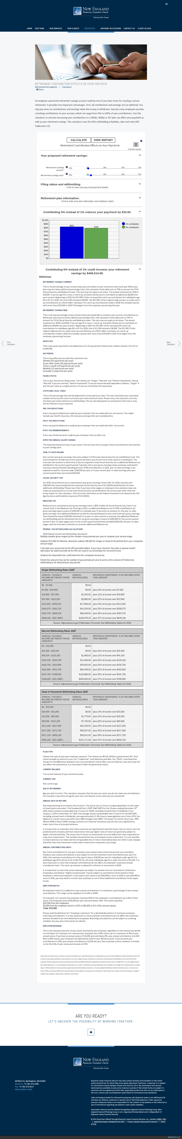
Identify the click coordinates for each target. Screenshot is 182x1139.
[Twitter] (40, 99)
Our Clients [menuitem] (73, 28)
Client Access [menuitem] (144, 28)
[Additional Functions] (136, 144)
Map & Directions (23, 1089)
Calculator (67, 87)
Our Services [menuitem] (55, 28)
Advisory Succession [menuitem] (111, 28)
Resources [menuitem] (90, 28)
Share (41, 89)
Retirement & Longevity (46, 87)
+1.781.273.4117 (26, 1086)
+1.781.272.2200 (31, 1083)
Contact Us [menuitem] (129, 28)
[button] (91, 155)
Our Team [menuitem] (39, 28)
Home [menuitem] (29, 28)
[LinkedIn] (40, 104)
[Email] (40, 109)
